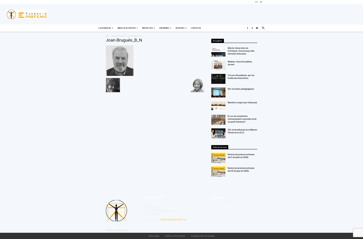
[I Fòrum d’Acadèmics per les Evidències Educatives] (218, 79)
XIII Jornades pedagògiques (241, 89)
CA (256, 2)
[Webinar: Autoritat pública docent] (218, 65)
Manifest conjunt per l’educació (242, 102)
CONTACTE (196, 28)
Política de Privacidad (175, 236)
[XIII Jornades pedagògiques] (218, 92)
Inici (107, 36)
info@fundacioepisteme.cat (173, 219)
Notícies (180, 28)
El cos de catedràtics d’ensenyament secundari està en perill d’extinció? (242, 119)
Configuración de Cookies (203, 236)
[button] (263, 28)
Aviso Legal (154, 236)
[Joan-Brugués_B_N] (119, 75)
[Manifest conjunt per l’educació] (218, 106)
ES (261, 2)
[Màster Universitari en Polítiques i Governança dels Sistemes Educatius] (218, 52)
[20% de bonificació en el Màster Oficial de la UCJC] (218, 133)
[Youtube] (257, 28)
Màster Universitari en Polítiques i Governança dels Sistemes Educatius (241, 51)
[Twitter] (252, 28)
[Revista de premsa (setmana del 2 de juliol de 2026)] (218, 158)
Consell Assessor (118, 36)
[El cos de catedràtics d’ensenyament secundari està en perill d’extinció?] (218, 120)
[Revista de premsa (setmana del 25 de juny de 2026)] (218, 172)
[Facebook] (247, 28)
